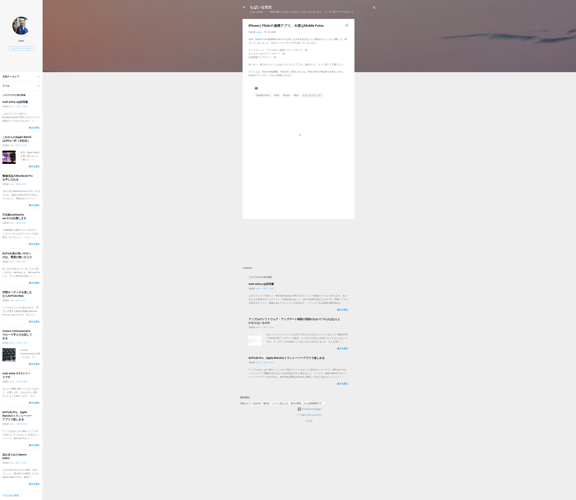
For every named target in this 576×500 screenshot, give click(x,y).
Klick (296, 95)
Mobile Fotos (261, 39)
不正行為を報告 (10, 495)
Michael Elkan (317, 415)
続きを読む (342, 309)
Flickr (276, 95)
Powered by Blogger (311, 409)
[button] (346, 25)
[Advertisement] (366, 64)
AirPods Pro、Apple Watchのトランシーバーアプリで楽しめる (287, 357)
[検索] (374, 8)
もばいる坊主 (261, 7)
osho (21, 41)
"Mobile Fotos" (263, 95)
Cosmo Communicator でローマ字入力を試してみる (17, 334)
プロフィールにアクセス (21, 48)
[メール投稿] (256, 89)
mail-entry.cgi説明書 (261, 283)
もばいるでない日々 (312, 95)
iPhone (286, 95)
